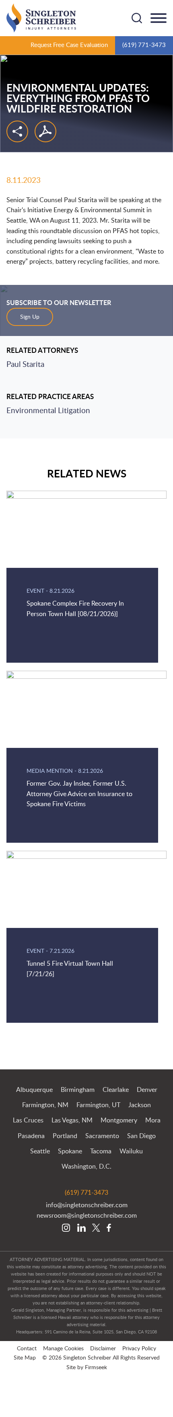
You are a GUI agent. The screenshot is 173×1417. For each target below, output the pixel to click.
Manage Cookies (63, 1348)
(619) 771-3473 (144, 45)
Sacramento (102, 1136)
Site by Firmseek (86, 1367)
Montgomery (119, 1120)
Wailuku (131, 1151)
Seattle (40, 1151)
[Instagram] (66, 1228)
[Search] (137, 18)
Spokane (70, 1151)
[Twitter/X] (96, 1228)
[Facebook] (109, 1228)
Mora (153, 1120)
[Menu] (158, 18)
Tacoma (100, 1151)
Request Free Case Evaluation (69, 45)
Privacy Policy (139, 1348)
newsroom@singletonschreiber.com (87, 1215)
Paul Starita (25, 365)
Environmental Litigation (48, 411)
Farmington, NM (45, 1105)
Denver (147, 1090)
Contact (27, 1348)
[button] (17, 131)
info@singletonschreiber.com (87, 1205)
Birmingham (78, 1090)
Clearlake (116, 1090)
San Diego (141, 1136)
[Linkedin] (81, 1228)
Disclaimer (103, 1348)
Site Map (25, 1358)
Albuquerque (34, 1090)
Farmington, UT (98, 1105)
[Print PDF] (45, 131)
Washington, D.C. (86, 1166)
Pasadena (31, 1136)
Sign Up (29, 317)
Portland (65, 1136)
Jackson (139, 1105)
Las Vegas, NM (72, 1120)
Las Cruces (28, 1120)
